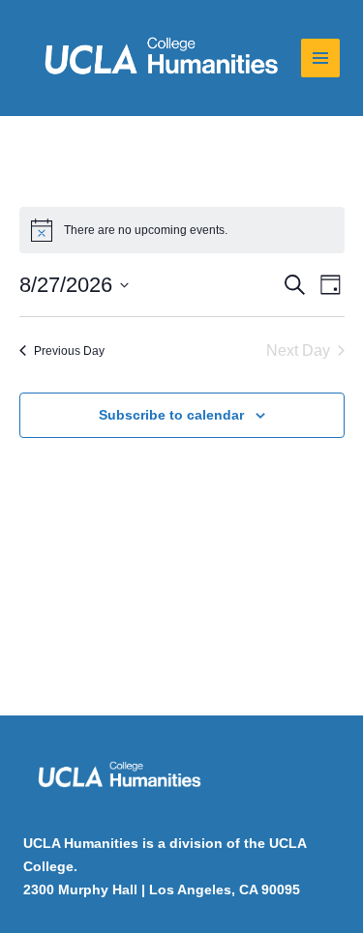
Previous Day (69, 351)
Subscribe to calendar (171, 415)
